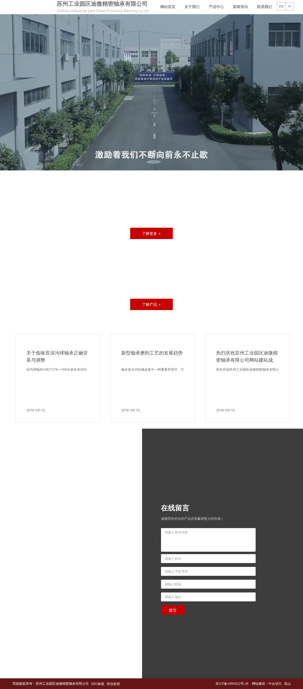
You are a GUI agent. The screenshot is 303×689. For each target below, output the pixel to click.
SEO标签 (97, 684)
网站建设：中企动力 (267, 683)
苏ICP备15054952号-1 (232, 683)
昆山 (287, 683)
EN (281, 14)
